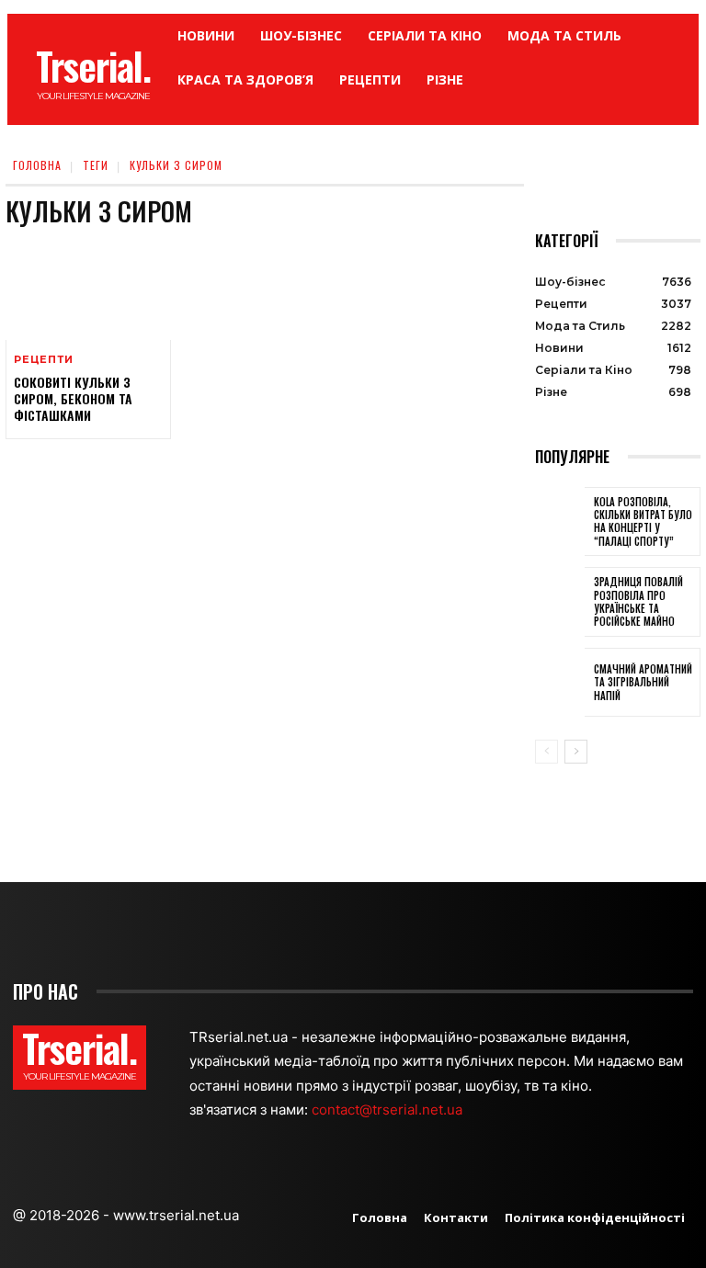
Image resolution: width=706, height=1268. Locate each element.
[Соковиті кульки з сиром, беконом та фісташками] (88, 290)
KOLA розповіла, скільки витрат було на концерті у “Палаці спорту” (643, 521)
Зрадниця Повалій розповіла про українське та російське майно (638, 601)
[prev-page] (546, 752)
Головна (37, 165)
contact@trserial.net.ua (389, 1109)
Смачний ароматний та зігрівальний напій (643, 682)
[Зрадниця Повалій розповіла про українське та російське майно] (560, 602)
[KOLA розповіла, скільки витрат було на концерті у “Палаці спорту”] (560, 522)
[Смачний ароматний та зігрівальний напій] (560, 683)
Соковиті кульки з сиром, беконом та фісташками (73, 398)
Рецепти (44, 360)
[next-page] (575, 752)
